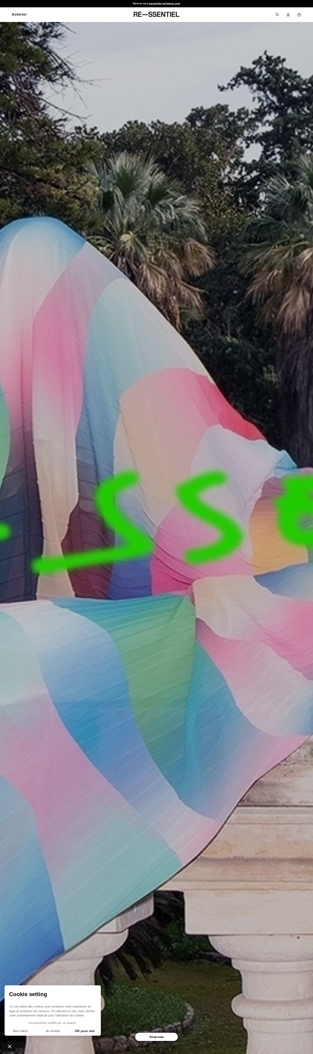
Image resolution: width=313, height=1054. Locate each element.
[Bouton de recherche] (277, 14)
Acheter (19, 14)
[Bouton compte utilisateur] (288, 14)
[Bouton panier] (299, 14)
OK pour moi (85, 1031)
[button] (9, 1046)
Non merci (20, 1031)
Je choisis (53, 1031)
